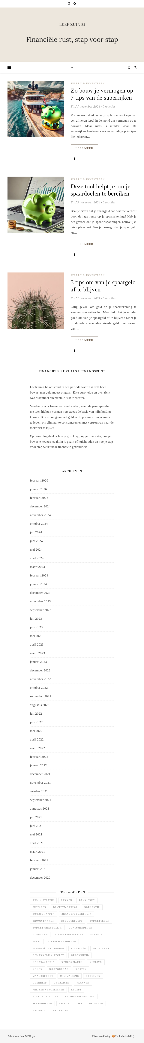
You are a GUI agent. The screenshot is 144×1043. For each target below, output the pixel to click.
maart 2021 (37, 851)
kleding (96, 962)
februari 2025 (39, 498)
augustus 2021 (39, 808)
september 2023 (40, 610)
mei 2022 (36, 731)
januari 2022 (38, 765)
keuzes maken (72, 962)
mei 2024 (36, 549)
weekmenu (60, 1010)
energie (96, 934)
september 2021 (40, 800)
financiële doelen (62, 941)
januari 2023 (38, 662)
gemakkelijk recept (48, 955)
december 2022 (40, 670)
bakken (66, 900)
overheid (40, 983)
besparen (39, 907)
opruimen (93, 976)
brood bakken (43, 921)
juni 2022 (36, 722)
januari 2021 (38, 869)
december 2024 (40, 506)
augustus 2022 (39, 705)
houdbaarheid (44, 962)
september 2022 (40, 696)
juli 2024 (36, 532)
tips (79, 1003)
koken (37, 969)
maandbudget (43, 976)
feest (37, 941)
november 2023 (40, 601)
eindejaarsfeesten (69, 934)
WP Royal (30, 1036)
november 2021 (40, 782)
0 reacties (109, 106)
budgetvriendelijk (47, 928)
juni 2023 (36, 627)
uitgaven (96, 1003)
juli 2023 (36, 618)
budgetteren (99, 921)
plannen (83, 983)
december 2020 (40, 877)
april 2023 (37, 644)
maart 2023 (37, 653)
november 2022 (40, 679)
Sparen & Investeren (88, 83)
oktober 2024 (39, 523)
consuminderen (80, 928)
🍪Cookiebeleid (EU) (123, 1036)
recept (76, 990)
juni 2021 (36, 826)
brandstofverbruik (77, 914)
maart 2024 (37, 567)
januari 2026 (38, 489)
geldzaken (101, 948)
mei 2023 (36, 636)
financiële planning (48, 948)
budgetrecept (72, 921)
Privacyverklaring (101, 1036)
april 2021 (37, 843)
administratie (43, 900)
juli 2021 (36, 817)
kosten (81, 969)
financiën (78, 948)
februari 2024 (39, 575)
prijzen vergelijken (48, 990)
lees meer (84, 148)
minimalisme (69, 976)
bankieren (87, 900)
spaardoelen (42, 1003)
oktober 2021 (39, 791)
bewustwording (65, 907)
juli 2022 (36, 713)
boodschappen (44, 914)
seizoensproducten (80, 997)
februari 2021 (39, 860)
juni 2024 (36, 541)
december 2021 (40, 774)
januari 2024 (38, 584)
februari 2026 (39, 480)
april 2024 (37, 558)
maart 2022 (37, 748)
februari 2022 (39, 757)
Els (73, 106)
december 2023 (40, 592)
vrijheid (39, 1010)
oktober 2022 (39, 687)
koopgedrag (59, 969)
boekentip (92, 907)
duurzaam (40, 934)
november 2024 (40, 515)
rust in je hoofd (45, 997)
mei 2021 (36, 834)
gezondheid (80, 955)
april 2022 (37, 739)
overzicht (62, 983)
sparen (64, 1003)
